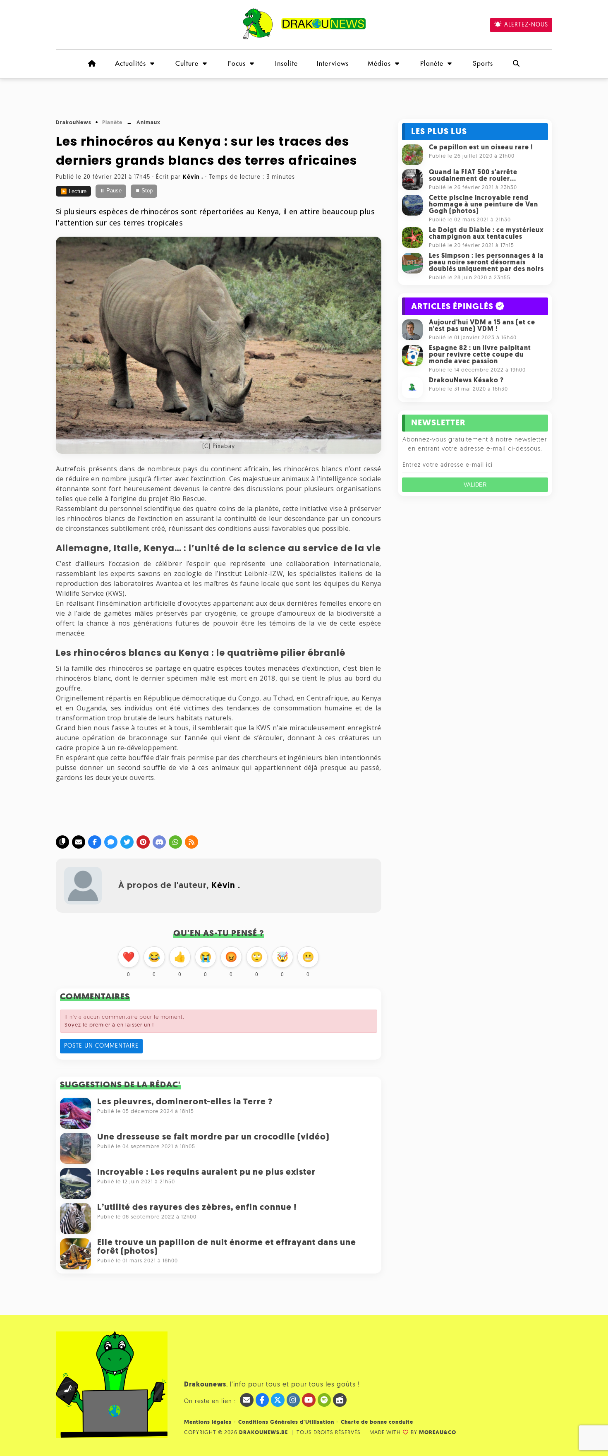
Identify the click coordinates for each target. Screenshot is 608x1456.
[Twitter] (127, 842)
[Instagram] (293, 1400)
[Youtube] (309, 1400)
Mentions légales (208, 1422)
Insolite (286, 63)
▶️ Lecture (73, 191)
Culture (187, 63)
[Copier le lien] (62, 842)
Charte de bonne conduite (377, 1422)
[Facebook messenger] (110, 842)
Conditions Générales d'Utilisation (286, 1422)
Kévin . (225, 885)
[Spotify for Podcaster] (324, 1400)
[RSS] (191, 842)
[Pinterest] (143, 842)
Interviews (333, 63)
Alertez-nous (526, 25)
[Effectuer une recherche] (516, 63)
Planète (431, 63)
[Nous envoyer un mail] (247, 1400)
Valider (475, 485)
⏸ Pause (111, 191)
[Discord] (159, 842)
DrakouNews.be (263, 1432)
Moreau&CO (437, 1432)
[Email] (78, 842)
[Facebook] (94, 842)
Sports (483, 63)
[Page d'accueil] (92, 63)
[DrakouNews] (304, 38)
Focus (237, 63)
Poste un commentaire (101, 1046)
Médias (379, 63)
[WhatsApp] (175, 842)
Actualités (130, 63)
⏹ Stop (144, 191)
